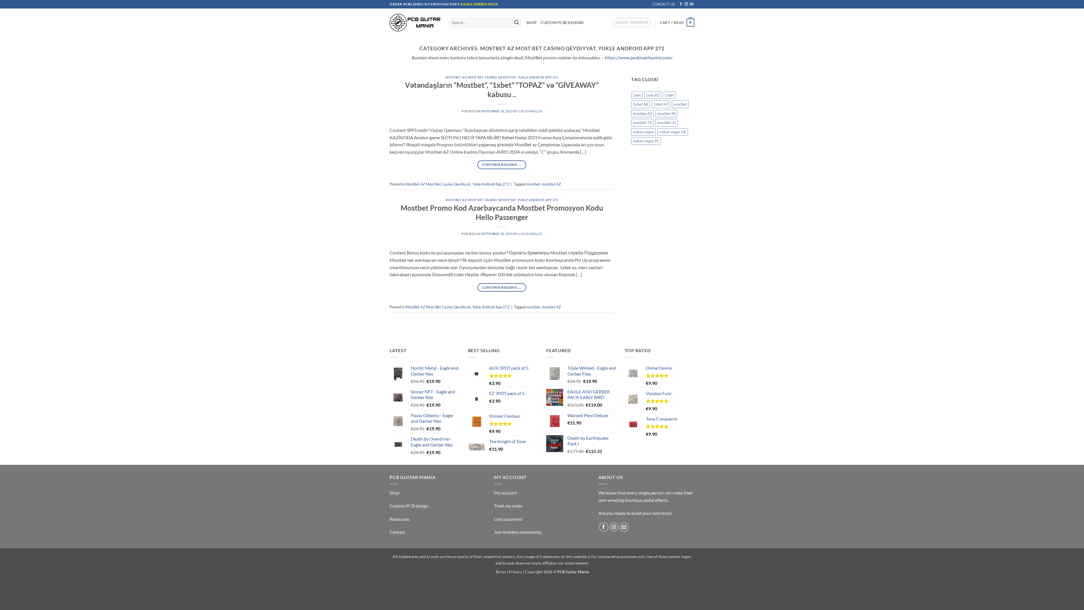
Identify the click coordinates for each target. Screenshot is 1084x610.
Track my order (508, 505)
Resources (400, 519)
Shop (531, 22)
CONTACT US (663, 4)
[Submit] (516, 22)
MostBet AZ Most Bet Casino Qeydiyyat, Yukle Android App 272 (501, 77)
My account (505, 492)
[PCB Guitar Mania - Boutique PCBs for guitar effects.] (415, 22)
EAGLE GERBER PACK (479, 4)
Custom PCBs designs (562, 22)
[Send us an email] (691, 4)
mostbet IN (666, 113)
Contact (397, 532)
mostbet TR (642, 122)
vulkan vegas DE (672, 132)
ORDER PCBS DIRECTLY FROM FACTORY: (425, 4)
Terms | (501, 571)
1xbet (669, 95)
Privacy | (516, 571)
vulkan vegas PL (646, 141)
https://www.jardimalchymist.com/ (638, 57)
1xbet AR (640, 104)
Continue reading (502, 164)
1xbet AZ (660, 104)
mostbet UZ (666, 122)
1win (637, 95)
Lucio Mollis (530, 111)
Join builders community (518, 532)
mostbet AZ (551, 184)
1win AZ (652, 95)
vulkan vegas (643, 132)
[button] (632, 22)
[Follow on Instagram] (686, 4)
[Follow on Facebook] (681, 4)
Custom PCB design (409, 505)
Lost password (508, 519)
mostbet (533, 184)
